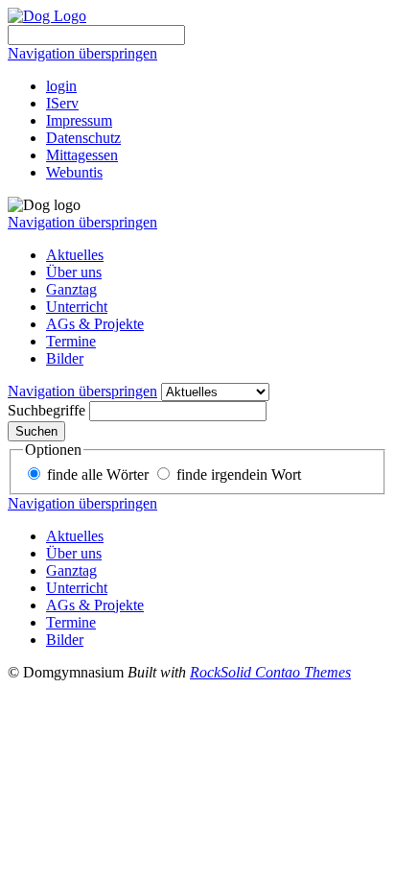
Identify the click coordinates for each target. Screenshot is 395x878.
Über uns (74, 272)
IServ (62, 103)
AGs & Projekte (95, 324)
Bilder (64, 358)
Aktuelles (75, 255)
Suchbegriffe (46, 410)
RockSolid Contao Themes (270, 672)
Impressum (79, 120)
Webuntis (74, 172)
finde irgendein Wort (238, 474)
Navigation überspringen (82, 53)
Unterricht (76, 306)
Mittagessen (82, 155)
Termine (71, 341)
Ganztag (71, 289)
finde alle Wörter (98, 474)
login (61, 86)
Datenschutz (83, 138)
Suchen (36, 431)
